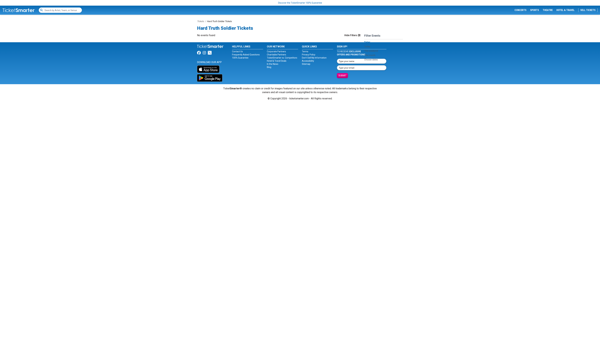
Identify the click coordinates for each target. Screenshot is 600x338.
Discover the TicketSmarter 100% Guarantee (300, 3)
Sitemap (306, 64)
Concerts (520, 10)
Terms (305, 51)
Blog (269, 67)
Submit (342, 75)
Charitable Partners (276, 54)
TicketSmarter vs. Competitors (282, 57)
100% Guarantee (240, 57)
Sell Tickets (587, 10)
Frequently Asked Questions (246, 54)
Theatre (548, 10)
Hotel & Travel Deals (276, 61)
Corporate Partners (276, 51)
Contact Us (237, 51)
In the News (272, 64)
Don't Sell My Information (314, 57)
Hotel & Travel (565, 10)
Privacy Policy (308, 54)
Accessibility (308, 61)
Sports (534, 10)
